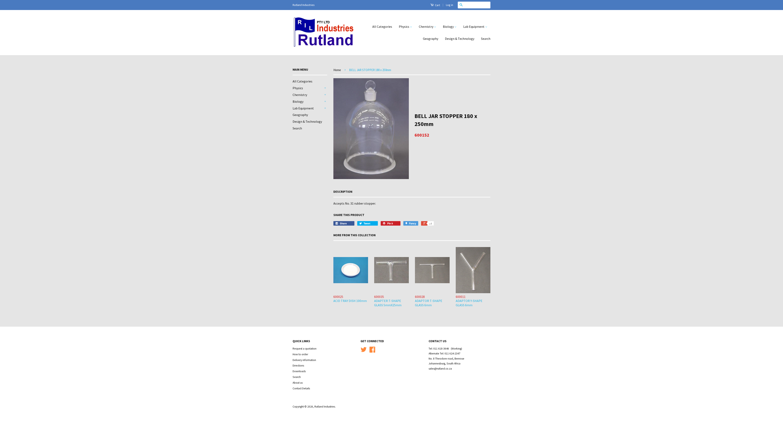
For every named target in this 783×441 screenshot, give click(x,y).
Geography (430, 39)
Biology (448, 26)
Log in (449, 5)
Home (337, 70)
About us (298, 382)
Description (342, 192)
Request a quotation (304, 348)
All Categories (382, 26)
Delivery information (304, 360)
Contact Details (301, 388)
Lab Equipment (474, 26)
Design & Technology (459, 39)
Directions (298, 365)
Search (485, 39)
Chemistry (426, 26)
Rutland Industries (324, 406)
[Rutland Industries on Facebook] (372, 351)
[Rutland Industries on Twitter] (364, 351)
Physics (404, 26)
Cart (437, 5)
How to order (300, 354)
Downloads (299, 371)
